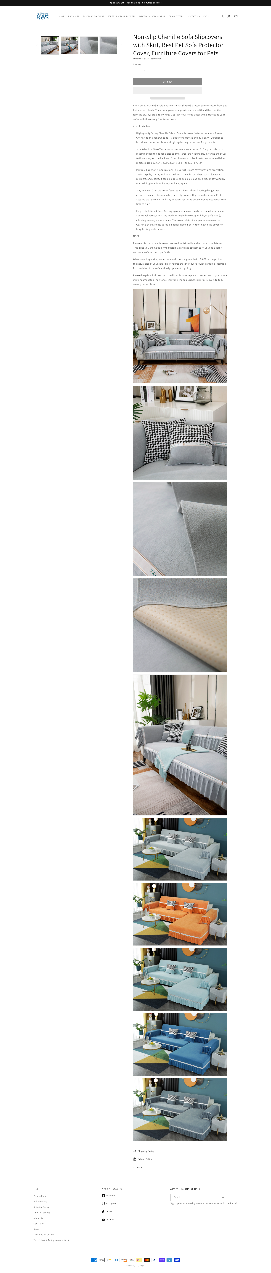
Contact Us (39, 1223)
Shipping (137, 58)
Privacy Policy (40, 1196)
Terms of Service (42, 1212)
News (36, 1229)
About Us (38, 1218)
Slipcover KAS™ (139, 1266)
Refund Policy (41, 1201)
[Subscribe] (223, 1197)
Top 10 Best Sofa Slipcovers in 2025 (51, 1240)
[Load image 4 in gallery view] (108, 45)
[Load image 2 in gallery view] (70, 45)
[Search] (222, 16)
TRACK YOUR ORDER (44, 1234)
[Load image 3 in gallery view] (89, 45)
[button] (167, 90)
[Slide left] (37, 45)
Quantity (137, 64)
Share (140, 1167)
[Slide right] (121, 45)
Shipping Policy (41, 1207)
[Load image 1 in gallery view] (50, 45)
